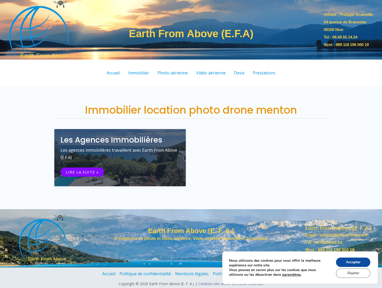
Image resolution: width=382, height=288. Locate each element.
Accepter (353, 262)
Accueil (108, 274)
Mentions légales (192, 274)
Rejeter (353, 273)
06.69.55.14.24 (344, 37)
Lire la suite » (82, 172)
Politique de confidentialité (145, 274)
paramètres (291, 274)
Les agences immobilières (111, 139)
